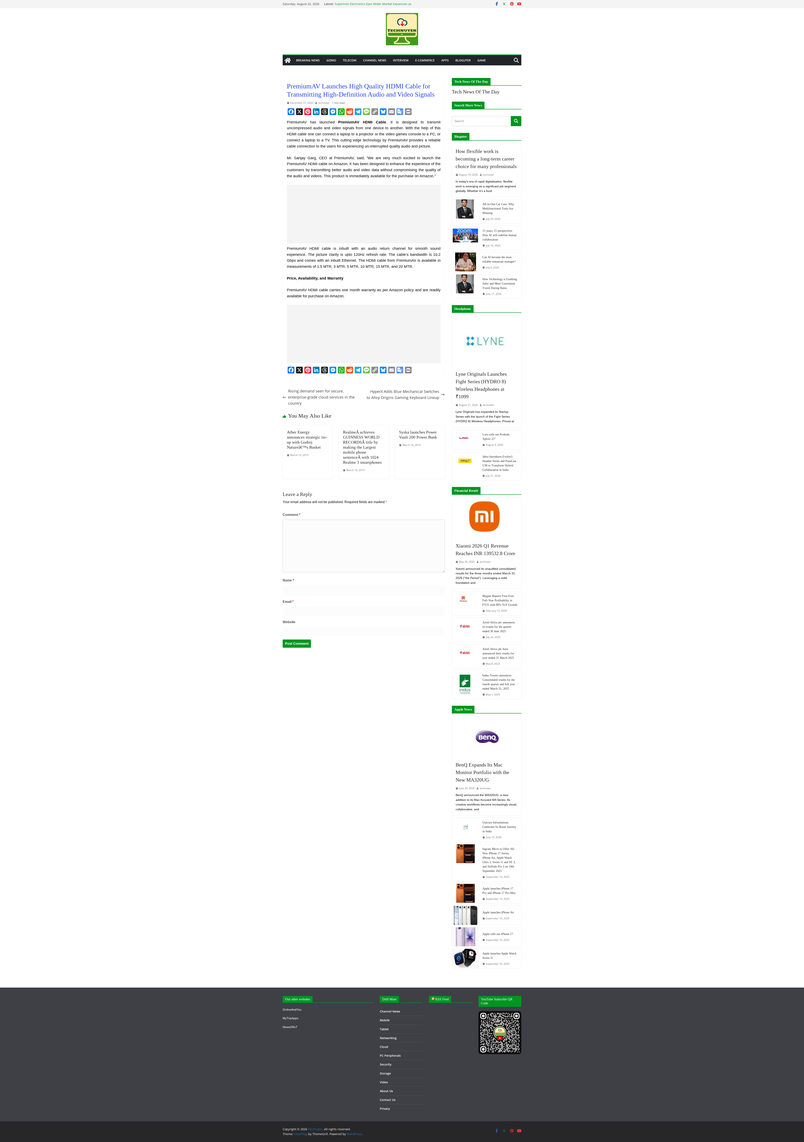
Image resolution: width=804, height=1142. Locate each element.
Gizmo (331, 60)
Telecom (349, 60)
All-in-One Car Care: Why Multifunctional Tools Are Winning (498, 209)
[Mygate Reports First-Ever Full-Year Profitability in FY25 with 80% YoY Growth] (465, 603)
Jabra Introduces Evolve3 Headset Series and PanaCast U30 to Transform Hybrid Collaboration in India (499, 463)
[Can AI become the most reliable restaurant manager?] (465, 262)
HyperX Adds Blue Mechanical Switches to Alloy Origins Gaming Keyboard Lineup (403, 394)
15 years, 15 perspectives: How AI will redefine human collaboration (499, 235)
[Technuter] (288, 60)
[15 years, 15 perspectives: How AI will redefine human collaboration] (465, 238)
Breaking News (308, 60)
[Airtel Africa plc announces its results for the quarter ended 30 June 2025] (465, 630)
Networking (388, 1038)
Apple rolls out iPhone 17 (497, 934)
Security (386, 1064)
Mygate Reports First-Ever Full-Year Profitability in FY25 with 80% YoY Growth (499, 600)
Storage (385, 1073)
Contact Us (388, 1100)
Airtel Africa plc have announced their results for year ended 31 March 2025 (498, 653)
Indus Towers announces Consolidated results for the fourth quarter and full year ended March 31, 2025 (498, 682)
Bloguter (463, 60)
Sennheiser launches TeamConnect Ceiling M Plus (370, 4)
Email (288, 601)
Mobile (385, 1020)
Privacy (385, 1109)
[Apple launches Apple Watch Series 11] (465, 958)
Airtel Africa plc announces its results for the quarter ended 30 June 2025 (498, 627)
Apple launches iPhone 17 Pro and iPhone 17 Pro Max (498, 891)
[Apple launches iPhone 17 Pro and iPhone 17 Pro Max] (465, 893)
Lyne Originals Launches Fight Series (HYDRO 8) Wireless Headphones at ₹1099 (481, 385)
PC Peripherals (390, 1056)
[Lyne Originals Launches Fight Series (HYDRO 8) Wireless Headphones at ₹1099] (486, 341)
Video (384, 1082)
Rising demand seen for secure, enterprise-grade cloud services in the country (321, 397)
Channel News (374, 60)
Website (289, 622)
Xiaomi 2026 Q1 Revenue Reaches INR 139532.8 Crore (485, 549)
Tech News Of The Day (476, 92)
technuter (324, 103)
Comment (291, 515)
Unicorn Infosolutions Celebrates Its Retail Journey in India (499, 827)
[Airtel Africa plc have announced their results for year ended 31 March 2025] (465, 656)
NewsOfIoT (290, 1027)
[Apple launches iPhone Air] (465, 915)
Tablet (384, 1029)
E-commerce (425, 60)
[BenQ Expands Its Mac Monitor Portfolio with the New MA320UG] (486, 737)
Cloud (384, 1047)
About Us (386, 1091)
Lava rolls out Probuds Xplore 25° (495, 436)
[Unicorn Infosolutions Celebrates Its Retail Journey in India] (465, 830)
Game (481, 60)
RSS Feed (442, 999)
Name (288, 580)
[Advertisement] (364, 214)
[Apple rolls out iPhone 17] (465, 936)
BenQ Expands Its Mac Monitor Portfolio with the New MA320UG (482, 772)
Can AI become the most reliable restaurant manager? (499, 259)
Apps (445, 60)
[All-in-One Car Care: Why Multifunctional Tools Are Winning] (465, 211)
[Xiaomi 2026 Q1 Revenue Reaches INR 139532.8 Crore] (486, 518)
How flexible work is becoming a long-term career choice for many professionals (486, 159)
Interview (400, 60)
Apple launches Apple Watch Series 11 (499, 955)
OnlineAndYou (292, 1009)
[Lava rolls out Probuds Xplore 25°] (465, 439)
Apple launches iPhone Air (498, 912)
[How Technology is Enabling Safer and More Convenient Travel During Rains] (465, 286)
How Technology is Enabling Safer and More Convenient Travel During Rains (499, 284)
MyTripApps (290, 1018)
